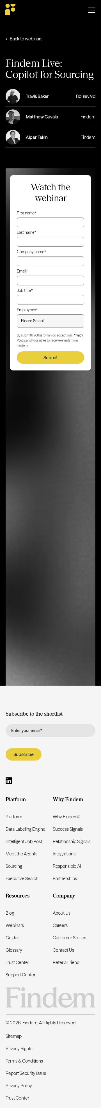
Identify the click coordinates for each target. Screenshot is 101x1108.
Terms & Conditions (24, 1061)
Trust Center (17, 962)
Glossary (14, 950)
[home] (10, 10)
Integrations (64, 854)
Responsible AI (67, 866)
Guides (12, 937)
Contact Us (63, 950)
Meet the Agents (21, 854)
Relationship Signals (71, 841)
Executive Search (22, 878)
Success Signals (68, 829)
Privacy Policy (19, 1085)
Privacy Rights (19, 1048)
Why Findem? (66, 816)
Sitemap (14, 1036)
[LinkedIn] (9, 781)
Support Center (20, 974)
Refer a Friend (66, 962)
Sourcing (14, 866)
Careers (60, 925)
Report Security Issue (26, 1073)
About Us (61, 913)
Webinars (15, 925)
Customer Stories (69, 937)
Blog (10, 913)
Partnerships (65, 878)
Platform (14, 816)
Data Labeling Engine (25, 829)
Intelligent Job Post (24, 841)
